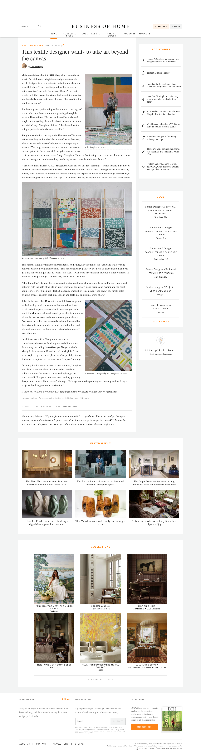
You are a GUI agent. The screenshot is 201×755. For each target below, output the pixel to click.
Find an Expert (111, 35)
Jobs (85, 34)
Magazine (145, 34)
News (53, 34)
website (84, 391)
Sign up (50, 416)
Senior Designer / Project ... (161, 287)
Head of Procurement (160, 305)
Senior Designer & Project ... (160, 206)
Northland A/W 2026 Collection (146, 608)
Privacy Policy (119, 729)
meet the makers (32, 45)
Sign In (176, 26)
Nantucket (54, 611)
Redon (100, 669)
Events (95, 34)
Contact (41, 744)
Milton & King (147, 606)
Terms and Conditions (158, 743)
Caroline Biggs (36, 66)
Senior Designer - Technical (161, 269)
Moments (36, 313)
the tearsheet (43, 406)
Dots (47, 301)
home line (75, 264)
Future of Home (94, 424)
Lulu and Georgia (147, 665)
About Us (24, 744)
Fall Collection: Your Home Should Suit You (147, 667)
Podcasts (130, 34)
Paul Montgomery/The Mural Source (54, 607)
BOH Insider (115, 420)
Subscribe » (145, 727)
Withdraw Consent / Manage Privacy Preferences (160, 748)
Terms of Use (79, 729)
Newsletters (60, 744)
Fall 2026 (54, 667)
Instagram (111, 391)
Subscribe (161, 26)
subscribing (74, 420)
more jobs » (161, 321)
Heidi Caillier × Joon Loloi (54, 665)
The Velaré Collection (100, 608)
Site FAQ (79, 744)
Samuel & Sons (100, 606)
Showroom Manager (161, 227)
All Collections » (100, 679)
